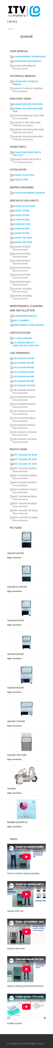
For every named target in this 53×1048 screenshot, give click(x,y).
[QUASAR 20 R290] (26, 540)
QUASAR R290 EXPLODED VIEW (28, 104)
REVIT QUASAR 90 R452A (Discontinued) (25, 505)
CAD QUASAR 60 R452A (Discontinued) (24, 419)
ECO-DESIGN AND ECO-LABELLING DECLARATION (26, 344)
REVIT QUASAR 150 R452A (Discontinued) (25, 519)
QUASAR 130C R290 (22, 237)
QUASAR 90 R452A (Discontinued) (22, 283)
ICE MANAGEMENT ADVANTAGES (29, 56)
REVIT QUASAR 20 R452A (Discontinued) (25, 470)
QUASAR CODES (20, 179)
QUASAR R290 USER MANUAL (27, 61)
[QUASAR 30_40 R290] (26, 573)
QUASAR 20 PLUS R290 (24, 206)
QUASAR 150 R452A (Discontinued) (22, 297)
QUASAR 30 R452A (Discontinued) (22, 255)
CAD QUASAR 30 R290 (23, 362)
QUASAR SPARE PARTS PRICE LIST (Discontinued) (27, 161)
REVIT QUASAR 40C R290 (25, 454)
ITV (26, 1043)
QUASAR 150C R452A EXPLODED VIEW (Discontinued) (28, 131)
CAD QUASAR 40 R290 (23, 367)
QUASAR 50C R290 (22, 224)
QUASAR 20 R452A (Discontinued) (22, 248)
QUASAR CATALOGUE (23, 175)
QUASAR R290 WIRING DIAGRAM (29, 192)
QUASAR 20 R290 (21, 210)
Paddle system (14, 1023)
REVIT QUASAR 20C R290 (25, 463)
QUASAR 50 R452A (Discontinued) (22, 269)
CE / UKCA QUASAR (22, 338)
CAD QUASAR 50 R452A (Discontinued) (24, 412)
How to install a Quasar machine (23, 873)
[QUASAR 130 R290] (26, 708)
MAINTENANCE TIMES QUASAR (28, 325)
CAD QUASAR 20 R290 (23, 358)
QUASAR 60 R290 (21, 228)
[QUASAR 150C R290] (26, 742)
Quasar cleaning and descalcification (25, 986)
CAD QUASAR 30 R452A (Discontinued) (24, 398)
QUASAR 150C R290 (22, 242)
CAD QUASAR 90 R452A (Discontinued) (24, 426)
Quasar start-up (15, 910)
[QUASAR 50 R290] (26, 607)
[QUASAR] (26, 775)
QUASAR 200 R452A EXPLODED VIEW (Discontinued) (28, 138)
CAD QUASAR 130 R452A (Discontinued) (25, 433)
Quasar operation (16, 948)
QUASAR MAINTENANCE (25, 315)
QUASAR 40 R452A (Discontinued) (22, 262)
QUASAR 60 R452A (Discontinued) (22, 276)
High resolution (14, 557)
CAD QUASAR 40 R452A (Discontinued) (24, 405)
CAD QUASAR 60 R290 (23, 376)
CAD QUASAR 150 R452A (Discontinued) (25, 440)
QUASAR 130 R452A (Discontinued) (22, 290)
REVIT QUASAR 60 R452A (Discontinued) (25, 498)
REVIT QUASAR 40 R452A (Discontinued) (25, 484)
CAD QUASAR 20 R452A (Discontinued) (24, 391)
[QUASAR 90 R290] (26, 674)
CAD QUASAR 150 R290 (24, 385)
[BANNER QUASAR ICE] (26, 809)
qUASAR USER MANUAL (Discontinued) (24, 67)
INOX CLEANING (21, 320)
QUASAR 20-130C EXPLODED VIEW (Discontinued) (27, 124)
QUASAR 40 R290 (21, 219)
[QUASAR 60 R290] (26, 641)
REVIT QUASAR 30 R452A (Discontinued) (25, 477)
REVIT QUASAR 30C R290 (25, 459)
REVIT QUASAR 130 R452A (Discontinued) (25, 512)
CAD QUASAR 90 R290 (23, 381)
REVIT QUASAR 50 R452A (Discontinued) (25, 491)
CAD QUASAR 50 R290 (23, 372)
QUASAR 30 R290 (21, 215)
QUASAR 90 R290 (21, 233)
